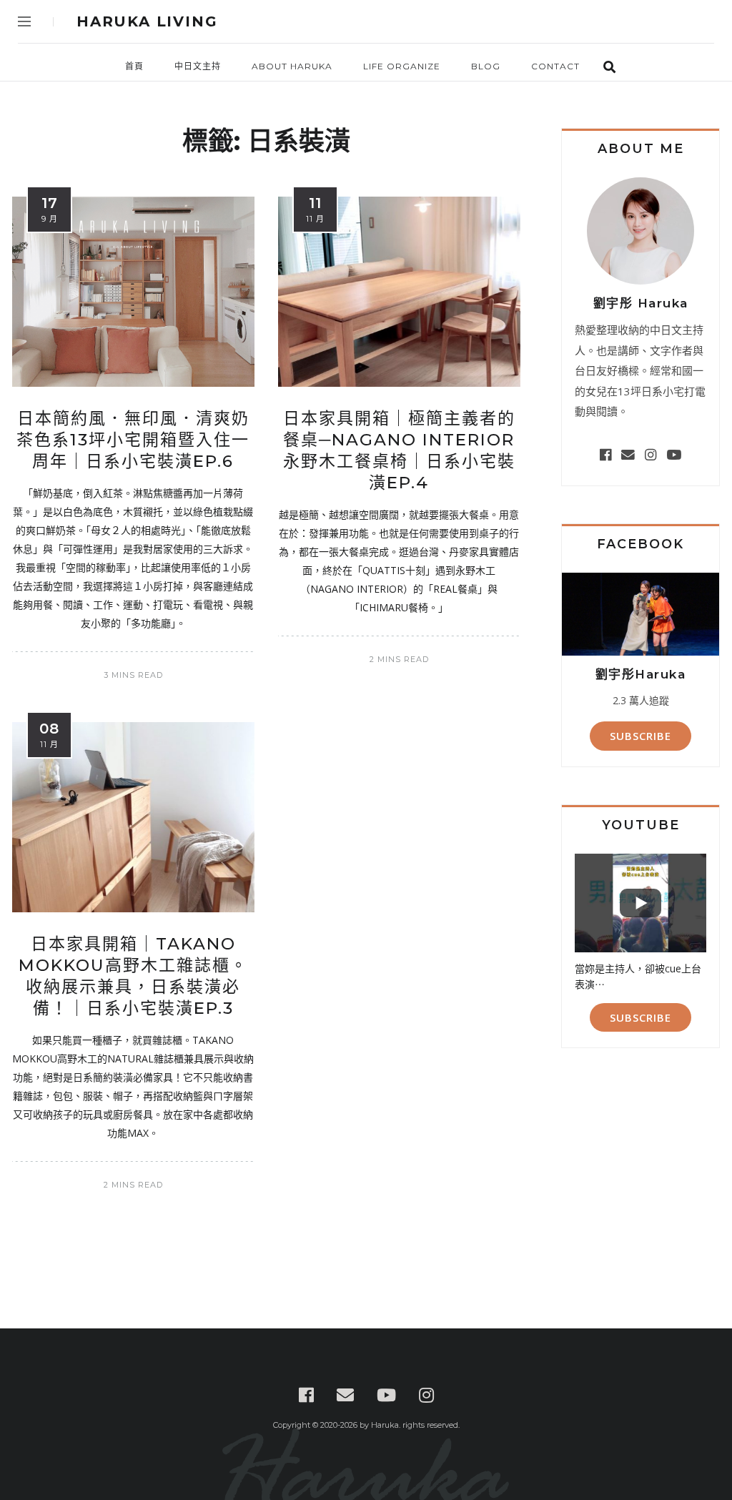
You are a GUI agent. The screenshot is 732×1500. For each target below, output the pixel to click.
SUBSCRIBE (640, 736)
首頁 (134, 66)
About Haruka (292, 66)
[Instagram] (650, 454)
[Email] (628, 454)
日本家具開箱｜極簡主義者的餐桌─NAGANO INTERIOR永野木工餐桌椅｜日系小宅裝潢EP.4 (399, 450)
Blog (485, 66)
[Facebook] (605, 454)
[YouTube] (673, 454)
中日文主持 (197, 66)
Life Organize (401, 66)
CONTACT (555, 66)
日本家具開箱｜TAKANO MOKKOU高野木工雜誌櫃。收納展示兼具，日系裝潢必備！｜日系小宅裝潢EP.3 (133, 976)
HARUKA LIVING (146, 21)
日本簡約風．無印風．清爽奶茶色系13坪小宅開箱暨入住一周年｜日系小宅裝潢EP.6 (132, 439)
